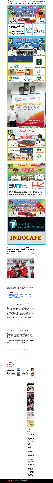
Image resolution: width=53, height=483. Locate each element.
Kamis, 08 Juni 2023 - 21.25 (11, 253)
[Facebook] (10, 362)
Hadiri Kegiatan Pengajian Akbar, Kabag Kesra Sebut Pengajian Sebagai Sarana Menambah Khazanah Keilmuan (11, 370)
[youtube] (44, 1)
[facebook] (41, 1)
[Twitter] (11, 362)
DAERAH (20, 3)
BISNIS (26, 3)
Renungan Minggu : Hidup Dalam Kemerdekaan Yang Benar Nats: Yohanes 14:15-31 (30, 443)
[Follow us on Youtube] (26, 480)
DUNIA (23, 3)
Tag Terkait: (9, 364)
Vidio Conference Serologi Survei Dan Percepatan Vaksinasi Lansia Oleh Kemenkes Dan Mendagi (25, 369)
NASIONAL (16, 3)
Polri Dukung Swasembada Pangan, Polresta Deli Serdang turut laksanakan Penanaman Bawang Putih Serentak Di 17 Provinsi (32, 456)
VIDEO (38, 3)
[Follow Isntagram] (25, 480)
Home (8, 246)
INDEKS (41, 3)
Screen (36, 1)
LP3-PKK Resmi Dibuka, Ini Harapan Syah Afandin (31, 465)
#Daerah (13, 364)
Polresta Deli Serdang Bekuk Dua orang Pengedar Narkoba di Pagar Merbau (31, 474)
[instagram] (39, 1)
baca (32, 253)
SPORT (33, 3)
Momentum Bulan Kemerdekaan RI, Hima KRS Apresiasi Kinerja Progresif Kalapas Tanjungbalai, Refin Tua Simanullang (31, 470)
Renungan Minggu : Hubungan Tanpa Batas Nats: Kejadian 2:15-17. (31, 434)
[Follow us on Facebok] (21, 480)
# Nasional (28, 429)
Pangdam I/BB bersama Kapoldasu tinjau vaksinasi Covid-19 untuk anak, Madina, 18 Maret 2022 (11, 373)
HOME (9, 3)
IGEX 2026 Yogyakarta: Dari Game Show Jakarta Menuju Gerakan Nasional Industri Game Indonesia (31, 461)
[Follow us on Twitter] (23, 480)
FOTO (35, 3)
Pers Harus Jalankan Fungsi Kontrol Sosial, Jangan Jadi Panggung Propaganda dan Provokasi (31, 438)
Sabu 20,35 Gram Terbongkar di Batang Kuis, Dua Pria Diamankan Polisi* (19, 298)
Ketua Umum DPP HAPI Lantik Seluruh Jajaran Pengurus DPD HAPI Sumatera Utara (31, 451)
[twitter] (42, 1)
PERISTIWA (12, 3)
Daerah (10, 246)
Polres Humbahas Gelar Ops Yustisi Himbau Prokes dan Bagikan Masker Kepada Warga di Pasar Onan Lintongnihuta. (25, 373)
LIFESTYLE (29, 3)
